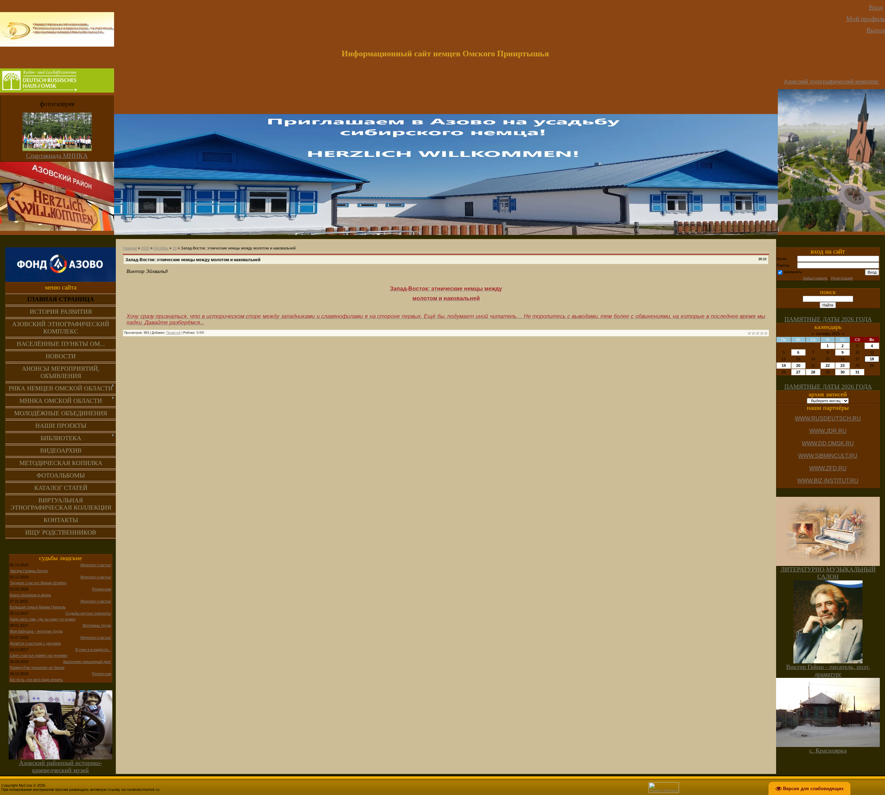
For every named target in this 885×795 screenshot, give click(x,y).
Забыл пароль (815, 278)
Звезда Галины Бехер (29, 571)
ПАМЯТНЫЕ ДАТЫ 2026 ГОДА (828, 319)
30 (842, 372)
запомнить (792, 272)
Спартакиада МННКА (57, 155)
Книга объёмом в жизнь (30, 595)
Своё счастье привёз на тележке (38, 655)
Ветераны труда (97, 625)
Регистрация (842, 278)
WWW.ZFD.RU (828, 468)
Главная (130, 248)
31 (857, 372)
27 (798, 372)
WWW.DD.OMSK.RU (828, 443)
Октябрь (160, 248)
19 (784, 365)
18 (175, 248)
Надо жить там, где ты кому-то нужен (42, 619)
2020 (145, 248)
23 (842, 365)
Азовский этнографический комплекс (831, 82)
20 (798, 365)
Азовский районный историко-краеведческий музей (60, 766)
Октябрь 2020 (828, 334)
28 (813, 372)
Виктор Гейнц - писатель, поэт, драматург (828, 670)
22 (828, 365)
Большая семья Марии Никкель (38, 607)
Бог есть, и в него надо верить (36, 680)
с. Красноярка (828, 750)
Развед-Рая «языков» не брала (37, 667)
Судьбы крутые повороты (88, 613)
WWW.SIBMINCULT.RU (827, 456)
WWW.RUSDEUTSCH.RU (828, 419)
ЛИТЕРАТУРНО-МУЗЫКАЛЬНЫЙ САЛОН (828, 573)
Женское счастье (95, 565)
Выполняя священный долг (87, 662)
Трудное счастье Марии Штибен (38, 583)
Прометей (173, 332)
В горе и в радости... (93, 649)
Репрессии (101, 589)
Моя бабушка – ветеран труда (36, 631)
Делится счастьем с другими (35, 643)
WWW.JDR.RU (828, 431)
